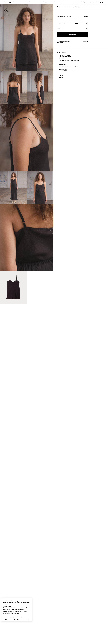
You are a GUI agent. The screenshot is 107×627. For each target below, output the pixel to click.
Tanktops (66, 6)
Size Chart (85, 41)
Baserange (59, 6)
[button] (5, 2)
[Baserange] (7, 12)
